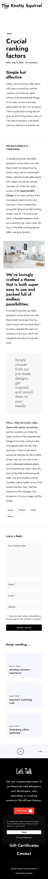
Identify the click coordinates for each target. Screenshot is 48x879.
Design (10, 510)
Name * (11, 584)
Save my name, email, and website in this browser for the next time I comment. (23, 618)
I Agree (24, 832)
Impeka (33, 510)
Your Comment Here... (18, 545)
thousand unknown (23, 218)
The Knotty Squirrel (22, 4)
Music (9, 33)
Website (11, 607)
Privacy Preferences (24, 837)
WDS (8, 62)
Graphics (21, 510)
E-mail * (11, 595)
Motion (10, 516)
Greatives (28, 873)
